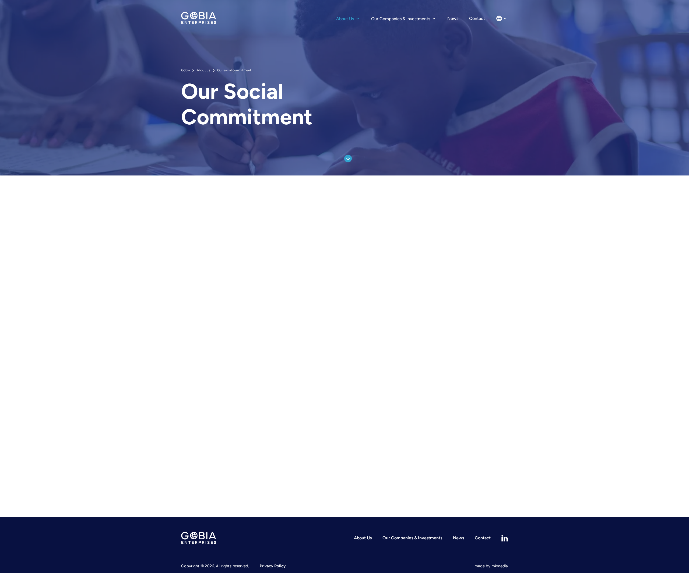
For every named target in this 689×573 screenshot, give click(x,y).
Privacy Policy (273, 566)
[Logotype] (198, 18)
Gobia (185, 70)
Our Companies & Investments (401, 18)
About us (203, 70)
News (452, 18)
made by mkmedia (491, 566)
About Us (345, 18)
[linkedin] (504, 538)
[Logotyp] (233, 538)
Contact (477, 18)
